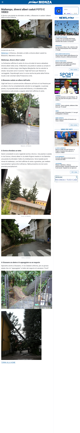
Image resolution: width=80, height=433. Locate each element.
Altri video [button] (74, 172)
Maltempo (4, 53)
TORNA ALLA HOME (8, 362)
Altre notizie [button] (73, 69)
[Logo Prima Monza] (40, 2)
